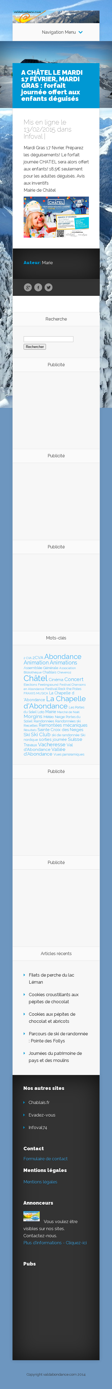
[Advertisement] (53, 410)
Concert (73, 679)
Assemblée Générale (41, 668)
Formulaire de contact (45, 1158)
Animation (36, 662)
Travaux (30, 745)
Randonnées (44, 721)
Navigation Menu (59, 32)
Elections (30, 684)
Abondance (63, 656)
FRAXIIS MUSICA (36, 693)
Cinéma (56, 679)
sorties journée (53, 739)
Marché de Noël (68, 712)
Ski (27, 734)
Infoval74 (38, 1127)
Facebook (38, 287)
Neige (60, 716)
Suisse (75, 739)
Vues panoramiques (69, 754)
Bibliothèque (33, 672)
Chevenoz (64, 672)
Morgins (33, 716)
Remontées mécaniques (63, 725)
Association (67, 668)
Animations (63, 662)
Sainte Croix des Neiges (60, 729)
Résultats (30, 730)
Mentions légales (40, 1182)
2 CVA (28, 658)
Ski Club (41, 734)
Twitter (48, 287)
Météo (48, 716)
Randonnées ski (68, 721)
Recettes (31, 725)
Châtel (36, 678)
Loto (41, 712)
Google (28, 287)
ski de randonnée (65, 735)
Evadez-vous (42, 1115)
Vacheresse (52, 744)
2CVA (38, 657)
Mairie (50, 711)
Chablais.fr (39, 1102)
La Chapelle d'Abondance (55, 702)
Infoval (33, 136)
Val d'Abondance (48, 747)
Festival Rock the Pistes (63, 689)
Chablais (49, 672)
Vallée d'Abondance (45, 752)
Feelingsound (48, 684)
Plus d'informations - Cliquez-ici (55, 1242)
